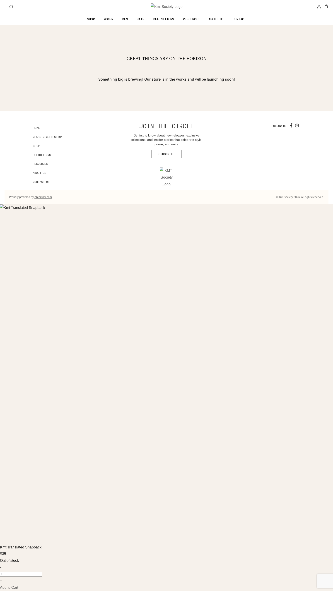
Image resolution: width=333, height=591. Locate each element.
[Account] (319, 7)
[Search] (11, 6)
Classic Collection (48, 137)
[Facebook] (291, 125)
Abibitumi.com (43, 197)
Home (36, 127)
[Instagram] (297, 125)
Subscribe (166, 154)
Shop (91, 19)
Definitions (163, 19)
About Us (216, 19)
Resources (191, 19)
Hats (140, 19)
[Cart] (326, 7)
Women (108, 19)
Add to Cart (9, 587)
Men (125, 19)
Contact (239, 19)
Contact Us (41, 182)
